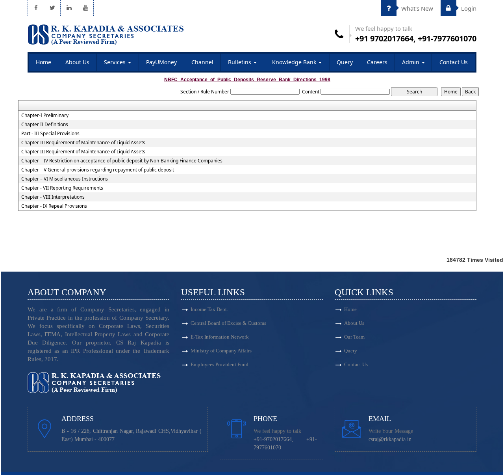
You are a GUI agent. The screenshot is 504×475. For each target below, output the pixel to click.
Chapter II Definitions (44, 124)
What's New (416, 8)
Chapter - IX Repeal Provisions (54, 206)
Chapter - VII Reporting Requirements (62, 188)
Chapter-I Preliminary (45, 115)
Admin (411, 62)
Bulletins (240, 62)
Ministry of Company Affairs (221, 351)
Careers (377, 62)
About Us (77, 62)
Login (468, 8)
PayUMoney (161, 62)
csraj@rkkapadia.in (390, 439)
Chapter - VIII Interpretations (53, 197)
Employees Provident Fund (219, 364)
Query (345, 62)
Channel (202, 62)
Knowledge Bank (295, 62)
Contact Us (453, 62)
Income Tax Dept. (209, 309)
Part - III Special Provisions (50, 133)
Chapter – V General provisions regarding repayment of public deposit (97, 170)
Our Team (354, 337)
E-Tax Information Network (220, 337)
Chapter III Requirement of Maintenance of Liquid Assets (83, 143)
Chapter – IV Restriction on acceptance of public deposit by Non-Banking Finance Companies (121, 161)
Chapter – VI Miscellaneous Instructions (64, 179)
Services (115, 62)
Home (43, 62)
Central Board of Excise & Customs (228, 323)
